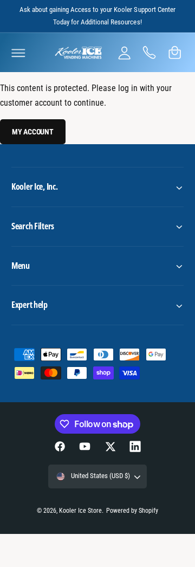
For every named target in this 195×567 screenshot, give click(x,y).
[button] (18, 52)
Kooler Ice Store (80, 510)
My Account (33, 131)
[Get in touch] (149, 52)
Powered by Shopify (132, 510)
